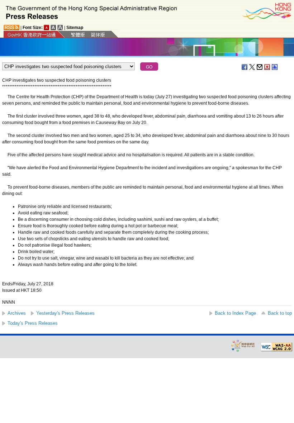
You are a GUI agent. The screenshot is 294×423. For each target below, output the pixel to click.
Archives (17, 313)
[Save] (267, 67)
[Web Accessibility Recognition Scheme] (243, 345)
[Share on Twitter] (252, 67)
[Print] (275, 67)
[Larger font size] (53, 27)
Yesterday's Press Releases (65, 313)
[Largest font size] (60, 27)
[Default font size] (46, 27)
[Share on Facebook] (245, 67)
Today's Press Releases (33, 323)
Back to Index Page (235, 313)
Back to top (280, 313)
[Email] (260, 67)
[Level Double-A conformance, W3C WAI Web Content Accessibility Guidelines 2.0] (276, 347)
